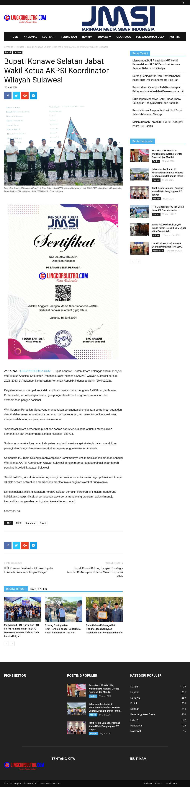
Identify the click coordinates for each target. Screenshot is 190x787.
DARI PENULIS (38, 589)
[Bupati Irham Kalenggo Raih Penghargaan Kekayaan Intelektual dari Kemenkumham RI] (104, 609)
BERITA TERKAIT (16, 589)
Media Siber (172, 783)
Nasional (30, 36)
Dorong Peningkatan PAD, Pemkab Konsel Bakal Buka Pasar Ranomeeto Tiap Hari (63, 629)
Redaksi (148, 783)
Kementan (31, 523)
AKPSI (19, 523)
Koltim (156, 235)
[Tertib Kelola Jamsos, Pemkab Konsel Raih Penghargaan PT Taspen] (139, 192)
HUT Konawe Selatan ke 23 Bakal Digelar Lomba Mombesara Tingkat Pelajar (28, 570)
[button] (183, 2)
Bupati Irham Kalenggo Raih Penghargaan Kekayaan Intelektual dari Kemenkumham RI (104, 629)
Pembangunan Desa (150, 36)
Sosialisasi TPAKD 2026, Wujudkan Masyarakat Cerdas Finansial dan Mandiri (167, 154)
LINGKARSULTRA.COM (35, 371)
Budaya (102, 36)
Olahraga (123, 36)
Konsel (20, 46)
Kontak (159, 783)
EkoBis (156, 161)
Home (14, 36)
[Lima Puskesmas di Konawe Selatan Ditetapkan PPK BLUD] (139, 248)
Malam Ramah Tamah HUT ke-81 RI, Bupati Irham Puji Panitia (157, 124)
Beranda (8, 46)
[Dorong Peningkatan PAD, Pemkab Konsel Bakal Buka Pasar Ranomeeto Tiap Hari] (63, 609)
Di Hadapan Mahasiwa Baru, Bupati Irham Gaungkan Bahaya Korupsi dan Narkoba (156, 100)
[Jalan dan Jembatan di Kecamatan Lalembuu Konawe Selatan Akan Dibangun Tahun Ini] (139, 174)
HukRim (87, 36)
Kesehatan (158, 250)
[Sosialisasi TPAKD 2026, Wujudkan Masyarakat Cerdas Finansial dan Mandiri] (139, 155)
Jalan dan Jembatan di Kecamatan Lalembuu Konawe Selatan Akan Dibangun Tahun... (168, 172)
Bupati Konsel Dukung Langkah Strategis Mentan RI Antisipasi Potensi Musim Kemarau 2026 (95, 572)
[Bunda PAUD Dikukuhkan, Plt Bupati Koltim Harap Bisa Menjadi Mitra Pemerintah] (139, 229)
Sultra (47, 36)
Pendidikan (69, 36)
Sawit (43, 523)
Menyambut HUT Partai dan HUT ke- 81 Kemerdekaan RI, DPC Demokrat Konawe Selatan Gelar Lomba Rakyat (156, 64)
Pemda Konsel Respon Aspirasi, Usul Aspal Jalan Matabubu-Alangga (157, 112)
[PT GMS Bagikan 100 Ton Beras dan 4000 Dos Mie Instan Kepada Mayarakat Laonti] (139, 211)
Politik (174, 36)
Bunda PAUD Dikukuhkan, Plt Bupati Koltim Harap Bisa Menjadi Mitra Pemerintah (169, 228)
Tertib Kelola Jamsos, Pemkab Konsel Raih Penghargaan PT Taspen (167, 191)
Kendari (156, 198)
